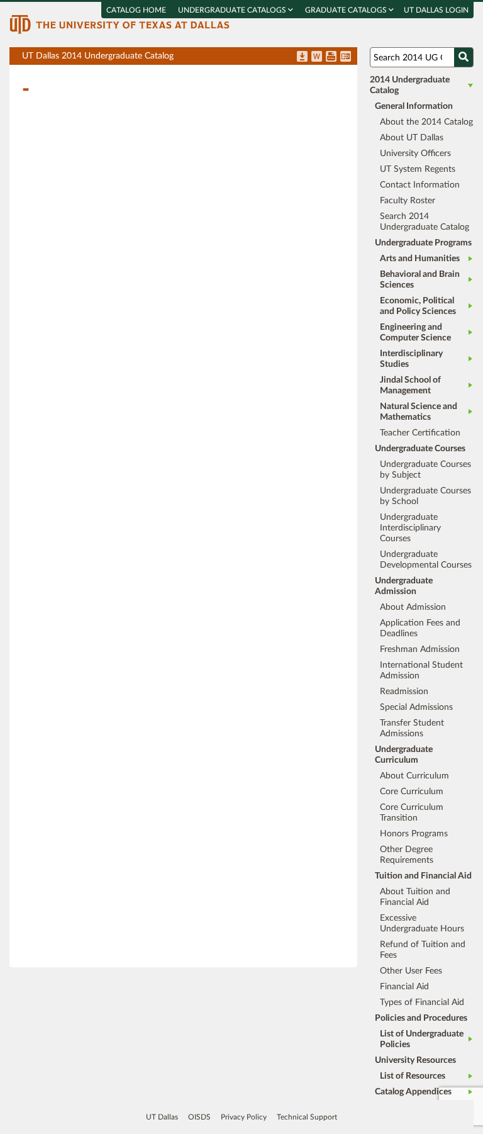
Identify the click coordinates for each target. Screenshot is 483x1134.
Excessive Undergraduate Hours (422, 923)
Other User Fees (411, 971)
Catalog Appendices (413, 1091)
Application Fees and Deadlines (420, 628)
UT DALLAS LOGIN (436, 10)
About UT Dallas (411, 137)
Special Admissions (416, 707)
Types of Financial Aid (422, 1002)
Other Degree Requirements (406, 855)
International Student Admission (421, 670)
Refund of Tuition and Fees (422, 950)
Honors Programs (414, 833)
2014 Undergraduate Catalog (410, 85)
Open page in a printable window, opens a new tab (331, 57)
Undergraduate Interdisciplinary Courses (410, 528)
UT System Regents (417, 169)
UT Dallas (162, 1117)
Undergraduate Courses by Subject (425, 470)
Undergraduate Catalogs (233, 10)
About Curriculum (414, 776)
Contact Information (420, 185)
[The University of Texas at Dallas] (119, 23)
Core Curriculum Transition (411, 812)
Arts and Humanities (420, 258)
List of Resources (412, 1076)
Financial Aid (404, 986)
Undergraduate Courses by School (425, 496)
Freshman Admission (420, 649)
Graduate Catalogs (347, 10)
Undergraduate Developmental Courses (426, 560)
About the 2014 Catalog (426, 122)
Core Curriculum (411, 791)
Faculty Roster (407, 200)
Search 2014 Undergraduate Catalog (424, 222)
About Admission (413, 607)
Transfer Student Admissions (412, 728)
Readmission (404, 691)
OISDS (199, 1117)
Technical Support (307, 1117)
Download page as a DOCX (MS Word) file (316, 57)
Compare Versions (345, 57)
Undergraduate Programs (423, 243)
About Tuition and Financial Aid (415, 897)
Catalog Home (136, 10)
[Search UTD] (463, 57)
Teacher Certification (420, 433)
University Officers (415, 153)
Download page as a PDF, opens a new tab (302, 57)
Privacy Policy (244, 1117)
